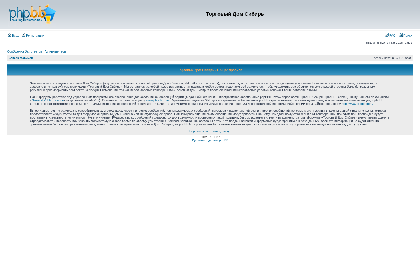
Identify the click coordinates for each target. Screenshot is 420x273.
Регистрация (34, 35)
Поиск (407, 35)
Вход (15, 35)
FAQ (392, 35)
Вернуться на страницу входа (210, 131)
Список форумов (21, 57)
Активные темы (56, 51)
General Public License (48, 100)
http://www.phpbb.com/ (357, 103)
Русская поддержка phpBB (210, 140)
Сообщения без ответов (24, 51)
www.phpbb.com (157, 100)
